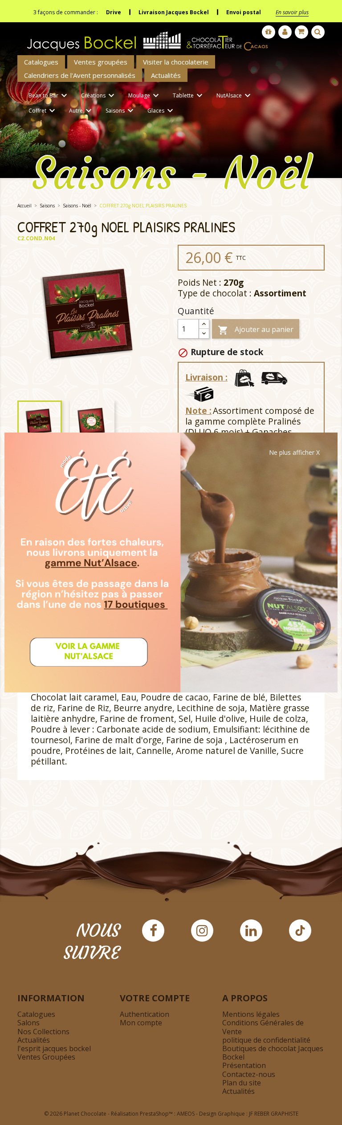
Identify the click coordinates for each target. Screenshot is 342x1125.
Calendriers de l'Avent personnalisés (79, 75)
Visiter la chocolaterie (175, 61)
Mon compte (141, 1023)
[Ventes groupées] (268, 32)
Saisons (121, 110)
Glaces (161, 110)
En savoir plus (292, 12)
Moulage (144, 95)
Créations (99, 95)
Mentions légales (251, 1014)
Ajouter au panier (255, 330)
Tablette (189, 95)
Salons (28, 1023)
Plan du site (241, 1083)
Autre (81, 110)
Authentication (144, 1014)
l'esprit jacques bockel (54, 1048)
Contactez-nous (248, 1074)
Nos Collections (43, 1031)
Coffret (42, 110)
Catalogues (41, 61)
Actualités (166, 75)
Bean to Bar (48, 95)
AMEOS (186, 1113)
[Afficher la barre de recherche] (318, 32)
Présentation (244, 1065)
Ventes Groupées (46, 1057)
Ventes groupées (100, 61)
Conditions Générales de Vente (263, 1027)
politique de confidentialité (266, 1040)
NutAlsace (234, 95)
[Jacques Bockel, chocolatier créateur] (144, 38)
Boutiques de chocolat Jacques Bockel (272, 1053)
